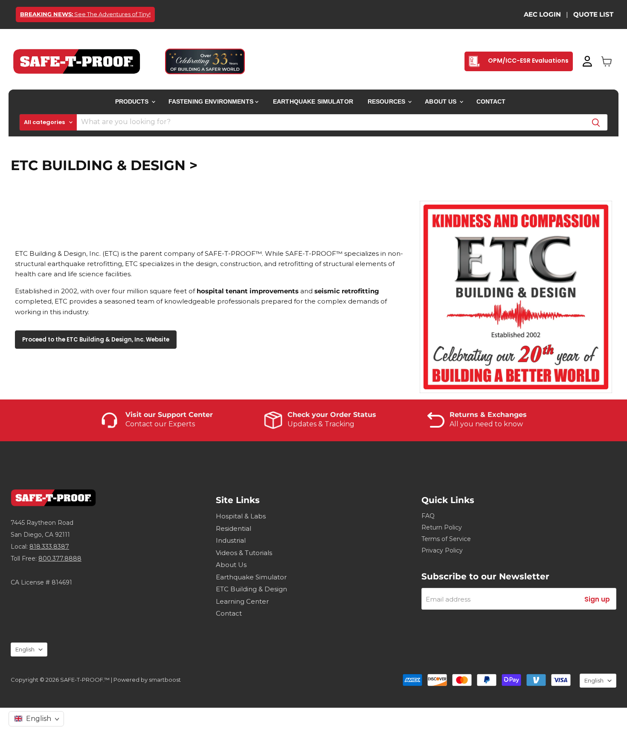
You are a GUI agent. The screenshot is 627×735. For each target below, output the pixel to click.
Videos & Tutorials (244, 553)
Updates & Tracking (320, 424)
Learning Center (242, 601)
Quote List (593, 14)
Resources (387, 101)
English (25, 649)
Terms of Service (446, 539)
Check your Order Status (331, 415)
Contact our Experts (160, 424)
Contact (491, 101)
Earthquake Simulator (313, 101)
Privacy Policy (442, 550)
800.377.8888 (59, 558)
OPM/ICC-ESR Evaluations (528, 60)
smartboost (165, 679)
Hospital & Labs (241, 516)
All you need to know (486, 424)
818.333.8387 (49, 546)
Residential (233, 528)
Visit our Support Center (169, 415)
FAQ (428, 516)
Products (133, 101)
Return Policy (441, 527)
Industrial (231, 540)
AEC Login (542, 14)
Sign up (597, 599)
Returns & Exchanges (488, 415)
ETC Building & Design (251, 589)
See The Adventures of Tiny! (85, 14)
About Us (441, 101)
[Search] (595, 122)
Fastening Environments (211, 101)
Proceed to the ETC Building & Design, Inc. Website (95, 340)
